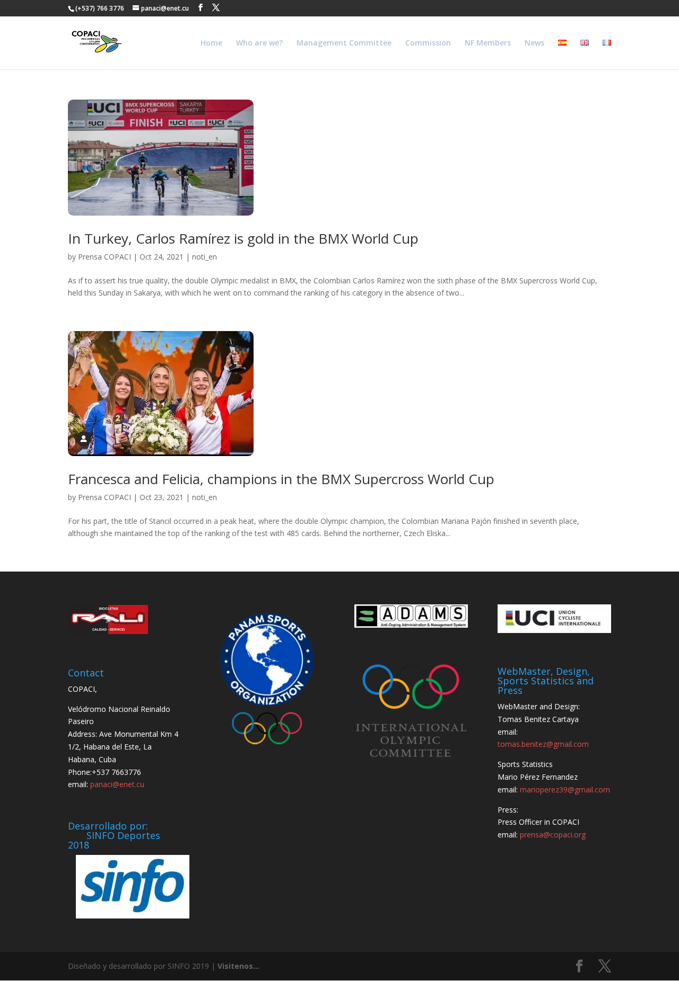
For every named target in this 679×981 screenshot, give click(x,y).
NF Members (488, 43)
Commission (428, 43)
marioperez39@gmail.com (565, 789)
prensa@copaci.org (553, 835)
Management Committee (344, 43)
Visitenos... (238, 966)
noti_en (204, 257)
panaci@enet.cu (117, 784)
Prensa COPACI (104, 257)
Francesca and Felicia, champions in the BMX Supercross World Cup (281, 478)
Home (211, 43)
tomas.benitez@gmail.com (543, 744)
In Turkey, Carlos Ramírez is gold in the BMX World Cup (243, 238)
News (534, 43)
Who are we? (259, 43)
